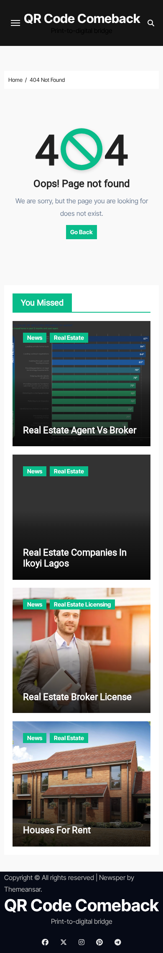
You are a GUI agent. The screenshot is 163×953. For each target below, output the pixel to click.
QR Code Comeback (82, 18)
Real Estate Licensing (82, 604)
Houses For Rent (57, 830)
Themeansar (22, 889)
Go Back (81, 231)
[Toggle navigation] (15, 23)
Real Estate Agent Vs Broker (79, 430)
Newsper (112, 877)
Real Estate (69, 337)
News (34, 337)
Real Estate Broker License (77, 697)
